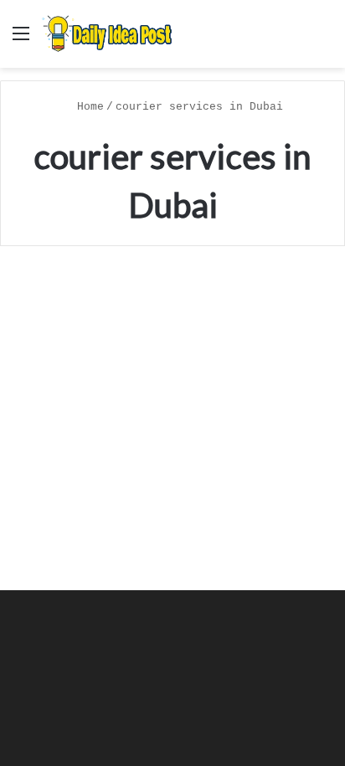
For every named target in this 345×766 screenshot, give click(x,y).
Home (87, 106)
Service (53, 298)
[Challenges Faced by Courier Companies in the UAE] (172, 414)
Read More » (74, 533)
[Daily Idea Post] (109, 34)
